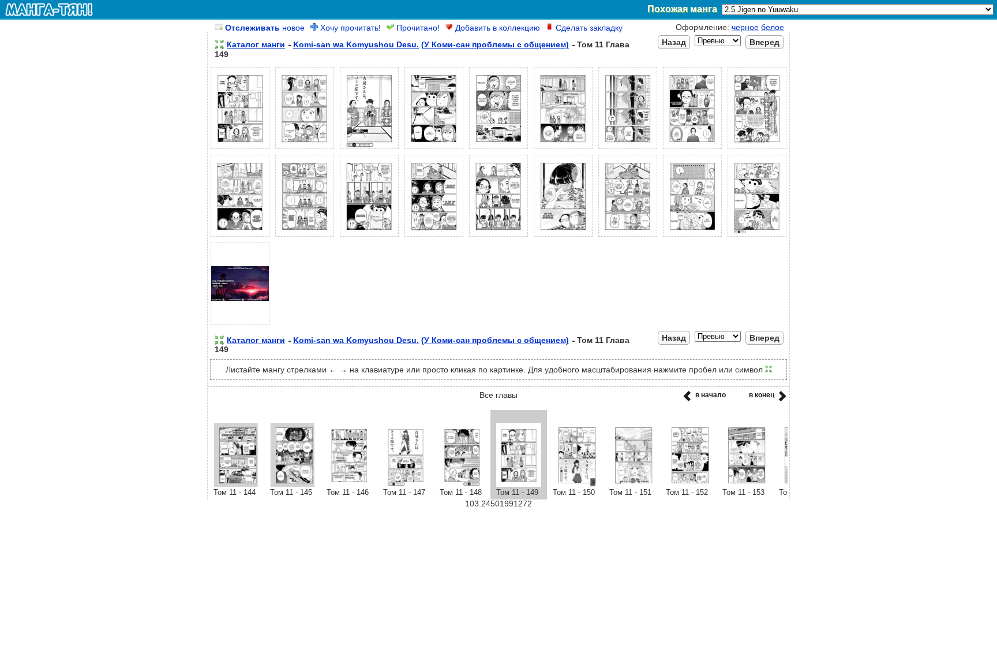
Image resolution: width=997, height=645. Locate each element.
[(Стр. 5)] (498, 149)
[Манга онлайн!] (49, 9)
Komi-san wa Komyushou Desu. (356, 44)
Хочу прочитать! (349, 27)
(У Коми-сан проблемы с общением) (495, 44)
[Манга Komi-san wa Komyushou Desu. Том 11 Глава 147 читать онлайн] (405, 484)
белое (772, 27)
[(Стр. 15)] (563, 236)
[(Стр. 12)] (369, 236)
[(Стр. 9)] (757, 149)
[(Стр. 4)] (434, 149)
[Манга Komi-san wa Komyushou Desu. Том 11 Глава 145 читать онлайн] (292, 484)
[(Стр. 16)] (627, 236)
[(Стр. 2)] (304, 149)
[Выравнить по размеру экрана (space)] (219, 44)
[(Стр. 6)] (563, 149)
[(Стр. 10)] (240, 236)
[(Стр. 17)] (692, 236)
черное (745, 27)
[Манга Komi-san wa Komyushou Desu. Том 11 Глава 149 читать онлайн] (518, 484)
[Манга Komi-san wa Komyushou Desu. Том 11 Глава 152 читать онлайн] (688, 484)
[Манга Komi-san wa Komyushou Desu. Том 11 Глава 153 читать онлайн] (744, 484)
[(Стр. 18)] (757, 236)
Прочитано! (417, 27)
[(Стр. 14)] (498, 236)
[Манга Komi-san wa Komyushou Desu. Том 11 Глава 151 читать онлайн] (631, 484)
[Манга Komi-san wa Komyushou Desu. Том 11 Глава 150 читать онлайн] (575, 484)
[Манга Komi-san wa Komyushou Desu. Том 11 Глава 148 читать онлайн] (462, 484)
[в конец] (780, 400)
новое (265, 27)
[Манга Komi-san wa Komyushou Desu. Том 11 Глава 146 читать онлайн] (349, 484)
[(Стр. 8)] (692, 149)
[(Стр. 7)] (627, 149)
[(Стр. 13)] (434, 236)
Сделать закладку (588, 27)
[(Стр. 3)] (369, 149)
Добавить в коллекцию (496, 27)
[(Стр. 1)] (240, 149)
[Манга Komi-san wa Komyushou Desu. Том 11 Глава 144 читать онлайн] (235, 484)
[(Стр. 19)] (240, 324)
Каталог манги (256, 44)
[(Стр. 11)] (304, 236)
